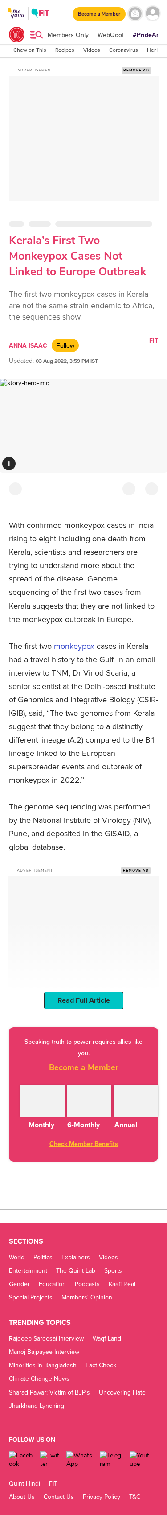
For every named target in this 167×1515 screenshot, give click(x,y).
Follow (65, 345)
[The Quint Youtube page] (140, 1459)
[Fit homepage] (40, 14)
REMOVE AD (136, 70)
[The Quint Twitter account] (49, 1459)
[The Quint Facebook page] (21, 1459)
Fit (153, 341)
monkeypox (74, 646)
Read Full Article (83, 1000)
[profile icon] (152, 13)
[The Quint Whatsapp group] (80, 1459)
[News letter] (135, 13)
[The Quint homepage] (16, 21)
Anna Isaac (28, 345)
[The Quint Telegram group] (111, 1459)
